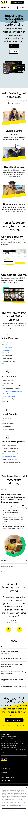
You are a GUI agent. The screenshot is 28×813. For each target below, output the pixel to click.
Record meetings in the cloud (11, 454)
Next (19, 629)
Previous (8, 629)
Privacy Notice (16, 805)
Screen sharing (7, 347)
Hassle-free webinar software (8, 736)
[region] (14, 799)
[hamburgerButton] (25, 2)
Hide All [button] (10, 647)
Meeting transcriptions (9, 456)
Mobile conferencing (9, 396)
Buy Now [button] (14, 46)
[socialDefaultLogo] (2, 780)
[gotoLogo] (4, 2)
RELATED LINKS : (6, 734)
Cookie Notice (5, 807)
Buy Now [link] (22, 7)
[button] (14, 68)
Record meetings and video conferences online (12, 739)
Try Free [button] (14, 51)
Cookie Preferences (14, 810)
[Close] (26, 788)
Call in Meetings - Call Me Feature (9, 747)
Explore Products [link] (17, 2)
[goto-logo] (14, 759)
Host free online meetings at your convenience (12, 741)
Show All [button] (3, 647)
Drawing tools (7, 350)
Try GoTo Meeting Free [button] (14, 720)
